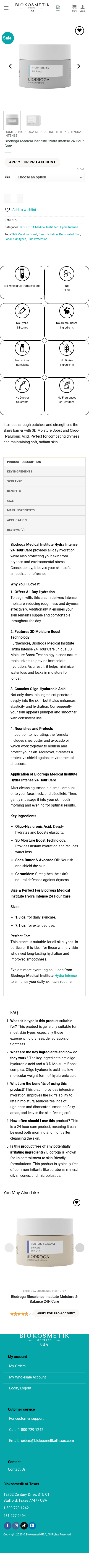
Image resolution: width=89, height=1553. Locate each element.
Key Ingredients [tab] (19, 471)
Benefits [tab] (14, 491)
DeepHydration (48, 234)
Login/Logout (20, 1388)
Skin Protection (37, 239)
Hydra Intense (69, 227)
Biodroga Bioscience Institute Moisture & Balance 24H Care (44, 1299)
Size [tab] (10, 500)
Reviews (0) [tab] (16, 529)
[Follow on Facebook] (7, 1526)
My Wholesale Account (27, 1377)
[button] (6, 7)
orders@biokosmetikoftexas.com (47, 1440)
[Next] (78, 66)
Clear (80, 169)
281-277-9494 (14, 1516)
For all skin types (15, 239)
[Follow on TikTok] (24, 1526)
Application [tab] (17, 520)
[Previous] (11, 66)
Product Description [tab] (24, 462)
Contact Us (17, 1469)
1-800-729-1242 (30, 1430)
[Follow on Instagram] (16, 1526)
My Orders (17, 1366)
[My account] (83, 8)
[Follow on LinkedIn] (32, 1526)
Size (7, 176)
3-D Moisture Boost (24, 234)
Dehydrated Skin (69, 234)
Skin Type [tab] (14, 481)
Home (9, 132)
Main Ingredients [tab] (21, 510)
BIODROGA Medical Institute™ (42, 132)
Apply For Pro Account (32, 162)
